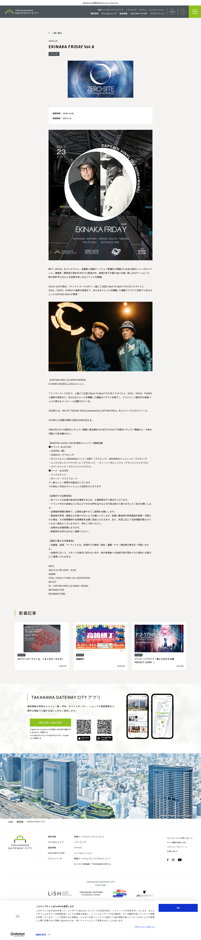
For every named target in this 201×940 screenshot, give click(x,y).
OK (178, 908)
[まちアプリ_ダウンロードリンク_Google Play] (104, 738)
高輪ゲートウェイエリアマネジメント (92, 858)
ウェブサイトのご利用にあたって (180, 838)
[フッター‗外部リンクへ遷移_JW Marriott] (144, 893)
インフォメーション (156, 10)
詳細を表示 (41, 934)
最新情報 (95, 13)
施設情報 (124, 13)
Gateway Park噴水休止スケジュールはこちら (100, 3)
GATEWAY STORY (138, 13)
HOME (10, 821)
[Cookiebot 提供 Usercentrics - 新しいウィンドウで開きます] (18, 935)
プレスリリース (157, 13)
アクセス (142, 10)
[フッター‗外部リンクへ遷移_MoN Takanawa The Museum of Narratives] (119, 893)
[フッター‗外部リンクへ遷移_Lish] (59, 894)
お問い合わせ (172, 851)
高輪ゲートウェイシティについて (110, 10)
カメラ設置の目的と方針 (176, 842)
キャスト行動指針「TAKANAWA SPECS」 (93, 864)
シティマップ (131, 10)
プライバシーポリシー (145, 927)
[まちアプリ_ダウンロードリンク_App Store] (83, 738)
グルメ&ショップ (109, 13)
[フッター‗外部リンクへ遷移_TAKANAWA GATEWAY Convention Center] (91, 893)
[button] (172, 11)
